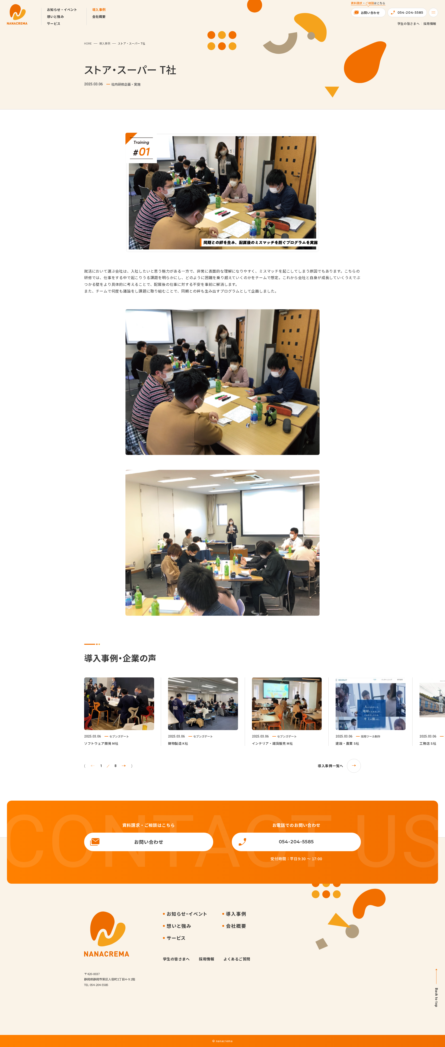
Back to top (436, 997)
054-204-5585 (410, 12)
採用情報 (429, 23)
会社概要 (99, 16)
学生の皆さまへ (408, 23)
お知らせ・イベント (62, 9)
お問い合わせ (370, 12)
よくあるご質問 (236, 959)
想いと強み (55, 16)
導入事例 (99, 9)
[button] (124, 766)
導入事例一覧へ (330, 765)
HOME (88, 43)
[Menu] (433, 12)
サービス (53, 23)
